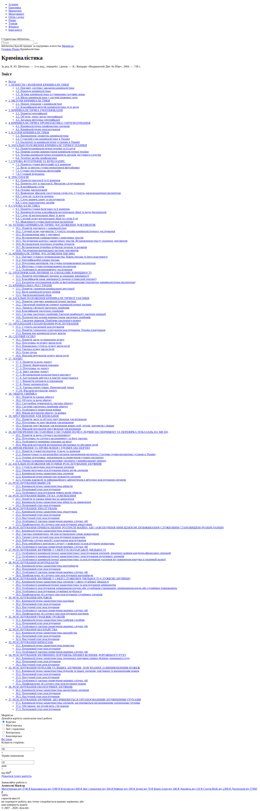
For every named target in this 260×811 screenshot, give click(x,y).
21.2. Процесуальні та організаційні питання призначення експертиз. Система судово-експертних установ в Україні (85, 454)
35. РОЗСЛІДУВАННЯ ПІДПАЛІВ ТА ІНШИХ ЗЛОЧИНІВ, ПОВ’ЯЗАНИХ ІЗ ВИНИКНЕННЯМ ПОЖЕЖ (74, 667)
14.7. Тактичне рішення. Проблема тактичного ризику (48, 320)
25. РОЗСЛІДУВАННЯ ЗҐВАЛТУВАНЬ (32, 508)
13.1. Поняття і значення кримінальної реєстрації (45, 288)
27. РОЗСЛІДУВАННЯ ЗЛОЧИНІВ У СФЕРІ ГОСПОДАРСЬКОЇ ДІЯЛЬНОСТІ (57, 549)
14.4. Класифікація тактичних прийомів (40, 310)
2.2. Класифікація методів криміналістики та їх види (47, 106)
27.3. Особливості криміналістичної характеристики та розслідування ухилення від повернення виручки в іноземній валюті (91, 559)
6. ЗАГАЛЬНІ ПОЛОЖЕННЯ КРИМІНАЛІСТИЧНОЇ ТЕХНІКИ (47, 145)
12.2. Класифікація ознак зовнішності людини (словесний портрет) (56, 279)
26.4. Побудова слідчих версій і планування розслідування (51, 540)
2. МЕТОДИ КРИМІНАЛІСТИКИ (29, 100)
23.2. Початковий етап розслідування (38, 489)
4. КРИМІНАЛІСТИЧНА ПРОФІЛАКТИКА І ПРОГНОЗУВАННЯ (49, 122)
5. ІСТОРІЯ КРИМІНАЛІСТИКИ (28, 132)
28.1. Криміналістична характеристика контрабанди (47, 565)
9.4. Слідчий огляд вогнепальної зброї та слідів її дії (47, 218)
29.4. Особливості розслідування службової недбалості (49, 591)
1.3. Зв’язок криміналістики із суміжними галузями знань (50, 94)
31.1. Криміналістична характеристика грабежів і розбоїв (50, 619)
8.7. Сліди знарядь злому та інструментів (40, 199)
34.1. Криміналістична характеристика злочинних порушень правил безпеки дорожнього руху (73, 658)
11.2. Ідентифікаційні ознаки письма (37, 259)
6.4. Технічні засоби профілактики (36, 157)
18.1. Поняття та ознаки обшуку (35, 396)
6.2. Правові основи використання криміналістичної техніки (52, 151)
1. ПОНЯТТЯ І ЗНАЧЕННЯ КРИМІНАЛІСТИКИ (38, 84)
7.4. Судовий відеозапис (30, 173)
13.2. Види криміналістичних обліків (38, 291)
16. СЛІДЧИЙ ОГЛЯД (22, 336)
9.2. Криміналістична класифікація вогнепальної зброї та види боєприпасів (61, 212)
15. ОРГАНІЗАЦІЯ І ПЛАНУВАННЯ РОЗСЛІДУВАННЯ (43, 323)
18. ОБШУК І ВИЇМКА (22, 393)
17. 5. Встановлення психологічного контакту (43, 374)
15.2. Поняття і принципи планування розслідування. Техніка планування (60, 330)
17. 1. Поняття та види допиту (34, 361)
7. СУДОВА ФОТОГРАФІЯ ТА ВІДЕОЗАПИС (36, 161)
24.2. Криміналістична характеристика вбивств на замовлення (53, 502)
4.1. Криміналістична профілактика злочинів (43, 126)
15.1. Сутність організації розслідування (40, 326)
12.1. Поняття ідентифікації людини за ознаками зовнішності (52, 275)
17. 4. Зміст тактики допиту (32, 371)
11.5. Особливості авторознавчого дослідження (44, 269)
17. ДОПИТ (15, 358)
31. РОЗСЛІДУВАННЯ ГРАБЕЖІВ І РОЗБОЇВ (36, 616)
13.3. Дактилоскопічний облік (34, 294)
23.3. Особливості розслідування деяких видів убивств (49, 492)
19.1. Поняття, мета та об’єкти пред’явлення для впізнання (51, 419)
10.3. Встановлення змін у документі (38, 234)
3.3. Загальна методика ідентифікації (38, 119)
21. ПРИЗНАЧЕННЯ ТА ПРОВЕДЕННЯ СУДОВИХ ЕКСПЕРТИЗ (49, 447)
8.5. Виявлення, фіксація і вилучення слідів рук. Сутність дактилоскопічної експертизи (68, 193)
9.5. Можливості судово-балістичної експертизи (44, 221)
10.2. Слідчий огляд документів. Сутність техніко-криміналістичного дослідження (65, 231)
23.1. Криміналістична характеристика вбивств (44, 486)
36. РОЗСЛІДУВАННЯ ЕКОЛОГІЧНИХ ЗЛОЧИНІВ (40, 686)
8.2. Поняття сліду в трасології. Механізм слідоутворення (50, 183)
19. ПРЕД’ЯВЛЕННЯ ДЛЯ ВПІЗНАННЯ (33, 416)
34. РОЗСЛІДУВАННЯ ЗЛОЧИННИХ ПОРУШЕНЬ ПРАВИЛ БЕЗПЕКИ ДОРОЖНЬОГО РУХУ (67, 654)
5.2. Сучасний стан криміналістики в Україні (43, 138)
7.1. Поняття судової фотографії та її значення (43, 164)
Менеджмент (16, 13)
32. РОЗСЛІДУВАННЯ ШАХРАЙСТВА (32, 629)
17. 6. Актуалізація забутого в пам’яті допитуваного (47, 377)
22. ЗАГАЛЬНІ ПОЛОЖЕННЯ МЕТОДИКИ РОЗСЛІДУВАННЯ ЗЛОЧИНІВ (55, 463)
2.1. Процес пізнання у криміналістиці (39, 103)
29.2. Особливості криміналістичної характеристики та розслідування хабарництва (66, 584)
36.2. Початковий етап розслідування (38, 693)
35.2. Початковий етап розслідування (38, 674)
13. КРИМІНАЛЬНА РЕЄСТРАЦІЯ (30, 285)
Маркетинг (15, 10)
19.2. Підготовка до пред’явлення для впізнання (45, 422)
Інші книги (15, 29)
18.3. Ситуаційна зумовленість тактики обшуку (44, 403)
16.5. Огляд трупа (26, 352)
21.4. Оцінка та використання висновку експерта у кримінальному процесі (61, 460)
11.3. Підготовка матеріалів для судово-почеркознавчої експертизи (56, 263)
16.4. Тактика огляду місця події (35, 349)
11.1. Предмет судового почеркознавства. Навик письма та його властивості (62, 256)
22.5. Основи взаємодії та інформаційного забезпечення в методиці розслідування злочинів (71, 479)
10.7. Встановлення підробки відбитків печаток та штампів (51, 247)
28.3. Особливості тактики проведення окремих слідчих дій (52, 572)
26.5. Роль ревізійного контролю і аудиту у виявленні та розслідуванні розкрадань (65, 543)
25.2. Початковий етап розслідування (38, 514)
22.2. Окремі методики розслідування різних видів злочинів (52, 470)
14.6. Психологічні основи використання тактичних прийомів (53, 317)
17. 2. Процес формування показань (37, 365)
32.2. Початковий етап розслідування (38, 635)
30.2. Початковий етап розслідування (38, 604)
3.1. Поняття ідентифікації (31, 113)
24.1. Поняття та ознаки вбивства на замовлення (45, 498)
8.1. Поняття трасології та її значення (38, 180)
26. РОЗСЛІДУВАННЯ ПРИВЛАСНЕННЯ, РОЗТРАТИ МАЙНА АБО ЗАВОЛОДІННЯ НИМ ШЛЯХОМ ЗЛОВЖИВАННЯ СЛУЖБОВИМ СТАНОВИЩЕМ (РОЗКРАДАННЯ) (116, 527)
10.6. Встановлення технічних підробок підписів (45, 243)
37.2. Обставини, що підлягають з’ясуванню (42, 705)
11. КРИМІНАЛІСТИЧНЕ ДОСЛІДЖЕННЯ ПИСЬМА (41, 253)
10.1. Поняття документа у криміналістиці (41, 228)
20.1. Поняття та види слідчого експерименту (43, 435)
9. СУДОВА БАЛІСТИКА (24, 205)
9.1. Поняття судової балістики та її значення (43, 208)
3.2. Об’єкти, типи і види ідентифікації (39, 116)
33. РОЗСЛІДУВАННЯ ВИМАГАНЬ (30, 642)
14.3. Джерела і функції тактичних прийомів (42, 307)
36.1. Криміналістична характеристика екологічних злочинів (52, 690)
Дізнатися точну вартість (16, 776)
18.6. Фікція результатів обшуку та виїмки (41, 412)
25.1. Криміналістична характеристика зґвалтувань (46, 511)
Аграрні (13, 4)
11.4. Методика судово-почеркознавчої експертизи (46, 266)
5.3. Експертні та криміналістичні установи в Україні (48, 142)
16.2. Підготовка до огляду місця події (39, 342)
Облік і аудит (16, 17)
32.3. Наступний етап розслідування (37, 639)
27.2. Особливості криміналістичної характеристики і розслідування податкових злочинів (70, 556)
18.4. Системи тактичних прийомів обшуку (42, 406)
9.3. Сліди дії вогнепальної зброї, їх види (40, 215)
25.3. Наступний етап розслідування (37, 517)
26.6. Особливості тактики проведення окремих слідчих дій (52, 546)
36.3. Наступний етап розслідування (37, 696)
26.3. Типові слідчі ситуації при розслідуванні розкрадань (50, 537)
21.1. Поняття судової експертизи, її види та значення (48, 451)
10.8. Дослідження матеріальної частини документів (47, 250)
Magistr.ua (68, 45)
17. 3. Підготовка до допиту (32, 368)
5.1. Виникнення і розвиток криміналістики (42, 135)
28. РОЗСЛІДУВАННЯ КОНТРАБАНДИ (33, 562)
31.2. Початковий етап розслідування (38, 623)
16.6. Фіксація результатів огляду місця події (42, 355)
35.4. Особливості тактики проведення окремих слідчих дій (52, 680)
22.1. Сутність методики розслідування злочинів (45, 467)
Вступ (12, 81)
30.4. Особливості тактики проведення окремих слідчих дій (52, 610)
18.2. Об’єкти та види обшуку (34, 400)
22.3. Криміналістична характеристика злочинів (45, 473)
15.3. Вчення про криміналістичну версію (41, 333)
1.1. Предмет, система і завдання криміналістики (45, 87)
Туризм (12, 23)
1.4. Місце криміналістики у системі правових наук (47, 97)
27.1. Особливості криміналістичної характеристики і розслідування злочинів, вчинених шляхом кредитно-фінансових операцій (93, 553)
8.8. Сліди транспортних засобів (35, 202)
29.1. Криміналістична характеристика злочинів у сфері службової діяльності (62, 581)
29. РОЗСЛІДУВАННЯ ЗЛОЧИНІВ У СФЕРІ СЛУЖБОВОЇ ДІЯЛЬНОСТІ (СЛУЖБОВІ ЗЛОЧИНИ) (69, 578)
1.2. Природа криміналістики (33, 91)
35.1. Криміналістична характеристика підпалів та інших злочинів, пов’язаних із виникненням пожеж (77, 670)
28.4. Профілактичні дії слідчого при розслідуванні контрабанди (54, 575)
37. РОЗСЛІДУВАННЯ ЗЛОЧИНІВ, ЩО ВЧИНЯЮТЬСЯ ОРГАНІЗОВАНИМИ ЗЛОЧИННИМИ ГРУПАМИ (74, 699)
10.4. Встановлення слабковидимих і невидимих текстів (49, 237)
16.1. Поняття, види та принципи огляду (40, 339)
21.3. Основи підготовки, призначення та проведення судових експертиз (59, 457)
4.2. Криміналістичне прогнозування (38, 129)
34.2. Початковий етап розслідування (38, 661)
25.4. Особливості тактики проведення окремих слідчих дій (52, 521)
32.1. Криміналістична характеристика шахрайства (46, 632)
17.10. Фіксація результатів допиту (36, 390)
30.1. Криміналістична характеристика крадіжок (45, 600)
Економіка (14, 7)
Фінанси (13, 26)
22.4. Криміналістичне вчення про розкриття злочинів (48, 476)
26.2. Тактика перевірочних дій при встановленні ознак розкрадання (57, 533)
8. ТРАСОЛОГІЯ (18, 177)
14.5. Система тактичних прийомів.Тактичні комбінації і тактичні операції (61, 314)
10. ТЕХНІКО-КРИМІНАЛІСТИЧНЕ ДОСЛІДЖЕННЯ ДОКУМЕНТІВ (52, 224)
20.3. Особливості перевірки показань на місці (44, 441)
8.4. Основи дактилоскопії (31, 189)
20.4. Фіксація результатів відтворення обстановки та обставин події (57, 444)
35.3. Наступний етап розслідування (37, 677)
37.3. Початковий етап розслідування (38, 709)
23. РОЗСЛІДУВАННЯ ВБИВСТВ (29, 482)
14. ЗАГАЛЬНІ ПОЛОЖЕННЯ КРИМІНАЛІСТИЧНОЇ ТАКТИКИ (48, 298)
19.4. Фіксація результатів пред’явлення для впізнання (48, 428)
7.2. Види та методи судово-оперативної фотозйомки (48, 167)
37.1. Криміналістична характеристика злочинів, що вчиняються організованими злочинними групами (78, 702)
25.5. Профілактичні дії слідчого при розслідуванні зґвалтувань (54, 524)
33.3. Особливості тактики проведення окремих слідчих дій (52, 651)
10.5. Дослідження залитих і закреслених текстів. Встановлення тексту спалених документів (72, 240)
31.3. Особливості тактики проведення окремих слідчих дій (52, 626)
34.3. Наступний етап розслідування (37, 664)
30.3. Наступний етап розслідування (37, 607)
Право (12, 20)
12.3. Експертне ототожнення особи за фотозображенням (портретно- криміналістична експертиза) (75, 282)
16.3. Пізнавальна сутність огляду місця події (43, 345)
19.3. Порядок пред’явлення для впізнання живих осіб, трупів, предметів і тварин (65, 425)
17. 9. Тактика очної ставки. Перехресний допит (45, 387)
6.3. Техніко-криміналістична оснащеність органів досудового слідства (58, 154)
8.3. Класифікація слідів (30, 186)
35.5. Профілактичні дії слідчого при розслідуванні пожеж (51, 683)
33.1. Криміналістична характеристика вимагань (45, 645)
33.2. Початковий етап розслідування (38, 648)
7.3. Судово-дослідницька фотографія (38, 170)
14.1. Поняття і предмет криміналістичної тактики (46, 301)
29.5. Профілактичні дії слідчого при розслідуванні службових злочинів (59, 594)
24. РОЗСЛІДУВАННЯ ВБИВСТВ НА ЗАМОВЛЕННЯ (42, 495)
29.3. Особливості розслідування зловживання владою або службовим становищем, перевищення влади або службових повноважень (96, 588)
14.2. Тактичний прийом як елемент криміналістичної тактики (53, 304)
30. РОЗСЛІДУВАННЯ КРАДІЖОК (30, 597)
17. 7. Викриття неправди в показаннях (39, 380)
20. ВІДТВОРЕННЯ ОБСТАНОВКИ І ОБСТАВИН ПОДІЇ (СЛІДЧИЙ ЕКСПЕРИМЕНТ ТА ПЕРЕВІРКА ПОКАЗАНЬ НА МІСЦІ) (88, 431)
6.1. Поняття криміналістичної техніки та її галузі (45, 148)
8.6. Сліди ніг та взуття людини (35, 196)
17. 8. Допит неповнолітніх (32, 384)
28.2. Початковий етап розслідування (38, 568)
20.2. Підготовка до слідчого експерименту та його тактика (51, 438)
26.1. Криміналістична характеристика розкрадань (46, 530)
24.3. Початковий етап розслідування (38, 505)
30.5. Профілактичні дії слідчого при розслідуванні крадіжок (52, 613)
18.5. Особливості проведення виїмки (38, 409)
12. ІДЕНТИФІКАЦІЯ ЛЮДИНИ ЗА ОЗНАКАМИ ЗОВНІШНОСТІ (49, 272)
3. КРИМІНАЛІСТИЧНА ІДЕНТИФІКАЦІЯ (35, 110)
